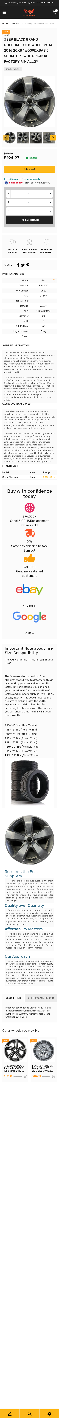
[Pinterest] (28, 265)
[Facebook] (18, 265)
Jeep (6, 35)
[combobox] (29, 194)
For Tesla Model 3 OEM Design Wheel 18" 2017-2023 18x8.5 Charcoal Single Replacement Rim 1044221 (43, 1072)
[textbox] (29, 194)
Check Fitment (30, 220)
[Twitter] (23, 265)
